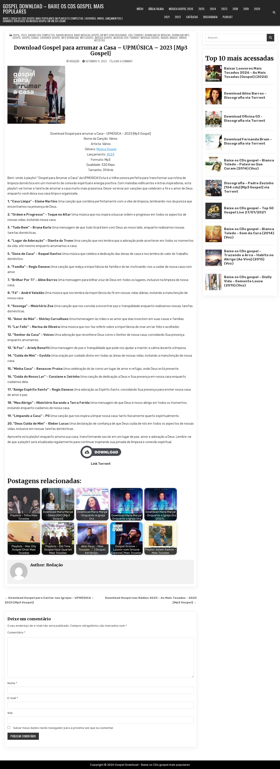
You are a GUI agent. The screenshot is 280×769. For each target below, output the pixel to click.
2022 (178, 17)
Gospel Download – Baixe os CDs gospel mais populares (53, 8)
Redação (74, 61)
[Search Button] (274, 12)
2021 (167, 17)
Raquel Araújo (169, 37)
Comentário (16, 632)
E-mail (12, 698)
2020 (257, 9)
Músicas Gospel (150, 37)
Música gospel (103, 37)
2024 (213, 9)
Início (140, 9)
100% (16, 35)
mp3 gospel (87, 37)
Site (10, 713)
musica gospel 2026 (181, 9)
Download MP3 (180, 35)
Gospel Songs (30, 37)
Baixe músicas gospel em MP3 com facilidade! (100, 35)
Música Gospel (106, 149)
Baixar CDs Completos (41, 35)
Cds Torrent (136, 35)
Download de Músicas (158, 35)
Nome (12, 683)
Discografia (210, 17)
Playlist (228, 17)
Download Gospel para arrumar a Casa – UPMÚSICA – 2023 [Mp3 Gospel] (100, 50)
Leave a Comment (123, 61)
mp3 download (70, 37)
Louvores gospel (50, 37)
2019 (246, 9)
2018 (235, 9)
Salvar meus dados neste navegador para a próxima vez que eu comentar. (63, 728)
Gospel (16, 37)
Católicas (192, 17)
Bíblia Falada (156, 9)
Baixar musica (64, 35)
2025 (201, 9)
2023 (224, 9)
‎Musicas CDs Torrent (126, 37)
